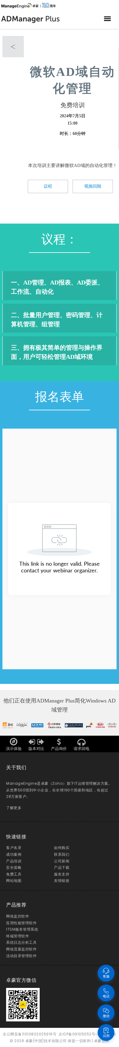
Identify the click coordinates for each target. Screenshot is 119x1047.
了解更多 (13, 807)
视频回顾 (92, 186)
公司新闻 (61, 861)
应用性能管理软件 (21, 922)
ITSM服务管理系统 (22, 929)
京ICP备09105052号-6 (79, 1034)
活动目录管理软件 (21, 955)
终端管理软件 (17, 936)
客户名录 (13, 847)
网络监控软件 (17, 916)
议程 (48, 186)
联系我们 (61, 854)
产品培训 (13, 861)
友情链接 (61, 880)
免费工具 (13, 874)
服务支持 (61, 874)
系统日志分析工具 (21, 942)
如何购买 (61, 847)
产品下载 (61, 867)
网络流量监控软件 (21, 949)
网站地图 (13, 880)
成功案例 (13, 854)
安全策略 (13, 867)
